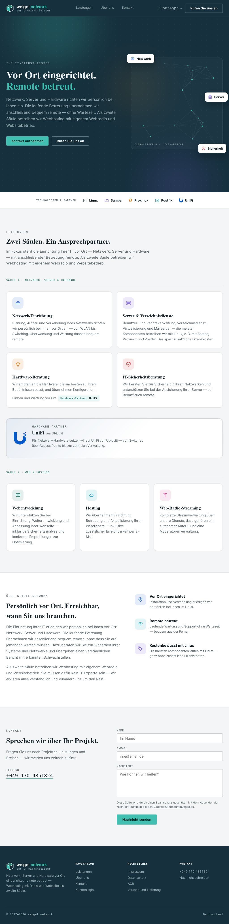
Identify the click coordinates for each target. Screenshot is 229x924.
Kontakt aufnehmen (27, 141)
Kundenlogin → (170, 8)
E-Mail (122, 748)
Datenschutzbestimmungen (171, 806)
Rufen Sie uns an (204, 8)
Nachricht (125, 766)
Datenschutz (137, 877)
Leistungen (84, 8)
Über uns (107, 8)
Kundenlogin (85, 890)
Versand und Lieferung (144, 890)
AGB (131, 883)
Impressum (136, 871)
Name (120, 730)
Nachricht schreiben (194, 877)
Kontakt (128, 8)
